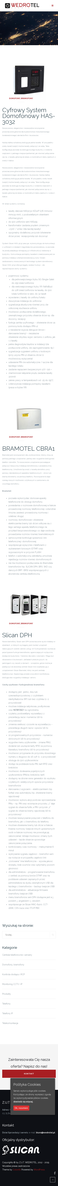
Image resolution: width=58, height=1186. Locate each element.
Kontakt (29, 1074)
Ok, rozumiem (21, 1108)
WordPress (39, 1169)
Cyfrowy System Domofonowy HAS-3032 (28, 115)
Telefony (6, 1003)
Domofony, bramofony (21, 98)
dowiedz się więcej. (23, 1101)
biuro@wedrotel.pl (45, 1132)
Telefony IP (7, 1013)
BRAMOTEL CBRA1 (28, 448)
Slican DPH (17, 635)
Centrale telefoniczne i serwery (17, 955)
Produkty (6, 994)
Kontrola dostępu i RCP (13, 974)
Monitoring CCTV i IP (12, 984)
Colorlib (17, 1169)
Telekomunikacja (10, 1023)
